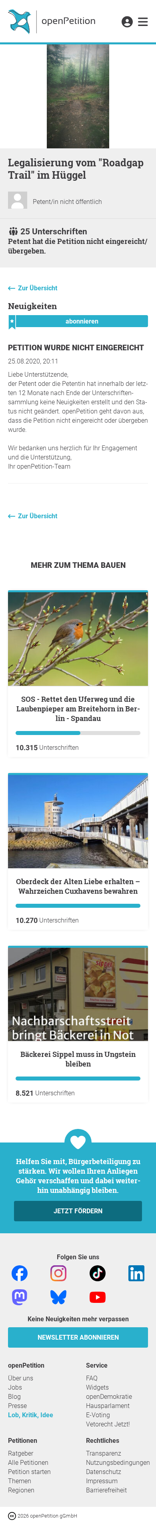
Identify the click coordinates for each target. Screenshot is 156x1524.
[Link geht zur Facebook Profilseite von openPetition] (20, 1273)
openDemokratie (109, 1396)
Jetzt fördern (78, 1211)
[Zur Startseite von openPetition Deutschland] (52, 21)
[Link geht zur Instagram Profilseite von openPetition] (58, 1273)
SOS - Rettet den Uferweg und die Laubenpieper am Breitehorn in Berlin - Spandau (78, 708)
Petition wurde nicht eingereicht (76, 347)
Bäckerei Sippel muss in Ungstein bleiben (78, 1059)
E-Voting (98, 1415)
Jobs (15, 1387)
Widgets (97, 1387)
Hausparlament (108, 1406)
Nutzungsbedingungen (118, 1462)
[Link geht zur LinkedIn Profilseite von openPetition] (136, 1273)
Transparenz (103, 1453)
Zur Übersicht (37, 288)
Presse (17, 1406)
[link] (143, 22)
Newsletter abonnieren (78, 1337)
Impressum (102, 1481)
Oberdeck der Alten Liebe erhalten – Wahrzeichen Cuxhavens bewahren (78, 886)
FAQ (92, 1378)
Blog (14, 1396)
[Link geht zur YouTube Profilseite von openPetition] (98, 1297)
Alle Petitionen (28, 1462)
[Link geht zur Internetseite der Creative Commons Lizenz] (13, 1515)
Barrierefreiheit (106, 1490)
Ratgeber (20, 1453)
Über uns (20, 1378)
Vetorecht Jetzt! (108, 1424)
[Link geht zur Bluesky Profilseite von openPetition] (58, 1297)
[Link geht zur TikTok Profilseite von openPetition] (98, 1273)
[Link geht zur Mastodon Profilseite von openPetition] (20, 1297)
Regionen (21, 1490)
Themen (19, 1481)
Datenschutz (103, 1472)
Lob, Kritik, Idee (30, 1415)
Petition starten (29, 1472)
